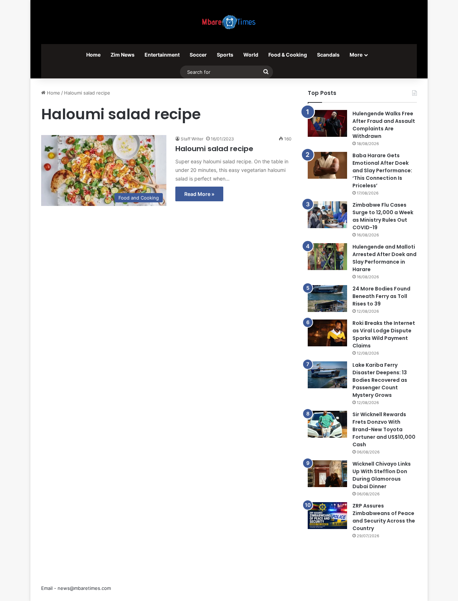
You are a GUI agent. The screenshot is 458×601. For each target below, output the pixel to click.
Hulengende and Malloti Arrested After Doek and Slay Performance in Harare (384, 258)
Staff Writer (192, 138)
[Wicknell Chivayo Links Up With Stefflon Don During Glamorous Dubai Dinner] (327, 473)
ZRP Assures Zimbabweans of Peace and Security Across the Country (383, 517)
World (250, 55)
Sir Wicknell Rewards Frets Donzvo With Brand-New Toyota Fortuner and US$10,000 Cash (383, 429)
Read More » (199, 194)
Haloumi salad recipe (214, 149)
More (356, 55)
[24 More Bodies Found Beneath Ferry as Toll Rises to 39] (327, 298)
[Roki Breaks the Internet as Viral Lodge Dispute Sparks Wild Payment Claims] (327, 332)
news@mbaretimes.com (84, 588)
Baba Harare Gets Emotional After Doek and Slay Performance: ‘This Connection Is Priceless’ (382, 170)
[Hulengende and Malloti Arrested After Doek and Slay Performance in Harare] (327, 256)
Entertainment (162, 55)
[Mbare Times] (229, 22)
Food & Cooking (287, 55)
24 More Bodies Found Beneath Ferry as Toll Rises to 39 (381, 296)
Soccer (198, 55)
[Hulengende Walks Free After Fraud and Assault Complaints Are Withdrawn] (327, 123)
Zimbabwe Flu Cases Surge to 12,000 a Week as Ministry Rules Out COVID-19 (382, 216)
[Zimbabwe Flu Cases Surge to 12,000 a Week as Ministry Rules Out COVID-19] (327, 214)
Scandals (328, 55)
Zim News (123, 55)
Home (93, 55)
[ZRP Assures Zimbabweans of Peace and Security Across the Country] (327, 515)
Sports (225, 55)
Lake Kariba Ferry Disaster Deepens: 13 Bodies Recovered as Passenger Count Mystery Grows (379, 380)
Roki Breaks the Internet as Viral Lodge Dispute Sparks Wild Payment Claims (383, 334)
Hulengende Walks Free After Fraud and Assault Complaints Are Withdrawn (383, 125)
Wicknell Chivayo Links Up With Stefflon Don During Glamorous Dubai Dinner (381, 475)
